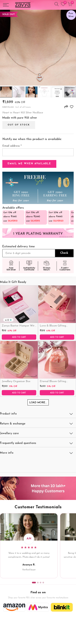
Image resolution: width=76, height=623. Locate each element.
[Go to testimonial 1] (34, 582)
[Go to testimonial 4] (43, 582)
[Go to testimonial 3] (40, 582)
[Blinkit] (62, 607)
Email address (12, 145)
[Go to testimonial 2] (38, 582)
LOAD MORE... (38, 402)
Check (64, 253)
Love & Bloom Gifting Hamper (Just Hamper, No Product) (56, 326)
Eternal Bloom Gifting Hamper (53, 381)
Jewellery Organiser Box (16, 381)
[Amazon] (14, 607)
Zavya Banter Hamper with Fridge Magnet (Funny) (19, 326)
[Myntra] (38, 607)
